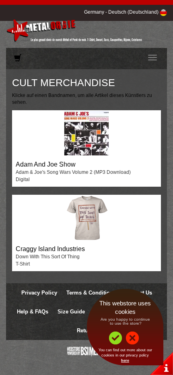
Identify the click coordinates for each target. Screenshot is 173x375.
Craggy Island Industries (50, 248)
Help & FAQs (32, 312)
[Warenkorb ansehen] (17, 59)
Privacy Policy (39, 293)
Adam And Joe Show (46, 164)
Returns (86, 331)
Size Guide (71, 312)
